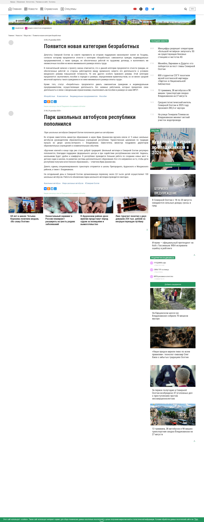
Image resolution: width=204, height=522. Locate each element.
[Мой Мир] (55, 101)
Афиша (12, 2)
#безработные (49, 96)
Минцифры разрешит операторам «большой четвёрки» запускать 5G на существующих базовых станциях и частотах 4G (176, 52)
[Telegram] (52, 101)
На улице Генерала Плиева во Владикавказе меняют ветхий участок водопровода (174, 117)
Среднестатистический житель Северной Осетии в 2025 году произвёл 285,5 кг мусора (174, 105)
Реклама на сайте (42, 2)
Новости (33, 9)
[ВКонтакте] (45, 101)
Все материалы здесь (172, 164)
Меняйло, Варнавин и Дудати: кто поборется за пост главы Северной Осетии (176, 66)
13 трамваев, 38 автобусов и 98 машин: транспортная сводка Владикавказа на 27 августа (174, 93)
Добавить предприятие (173, 284)
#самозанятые (62, 96)
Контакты (52, 2)
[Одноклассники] (48, 101)
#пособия (103, 96)
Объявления (21, 2)
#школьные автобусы (52, 183)
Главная (16, 9)
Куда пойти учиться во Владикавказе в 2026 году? (171, 147)
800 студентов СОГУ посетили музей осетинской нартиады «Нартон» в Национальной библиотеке (174, 79)
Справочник (51, 9)
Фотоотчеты (30, 2)
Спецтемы (70, 9)
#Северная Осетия (92, 183)
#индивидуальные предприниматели (84, 96)
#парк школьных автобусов (72, 183)
